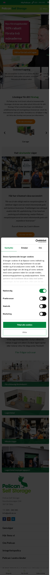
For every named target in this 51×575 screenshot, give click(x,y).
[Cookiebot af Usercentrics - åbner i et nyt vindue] (35, 241)
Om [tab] (40, 248)
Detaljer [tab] (24, 248)
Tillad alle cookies (24, 325)
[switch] (42, 298)
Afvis (24, 332)
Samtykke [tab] (9, 248)
